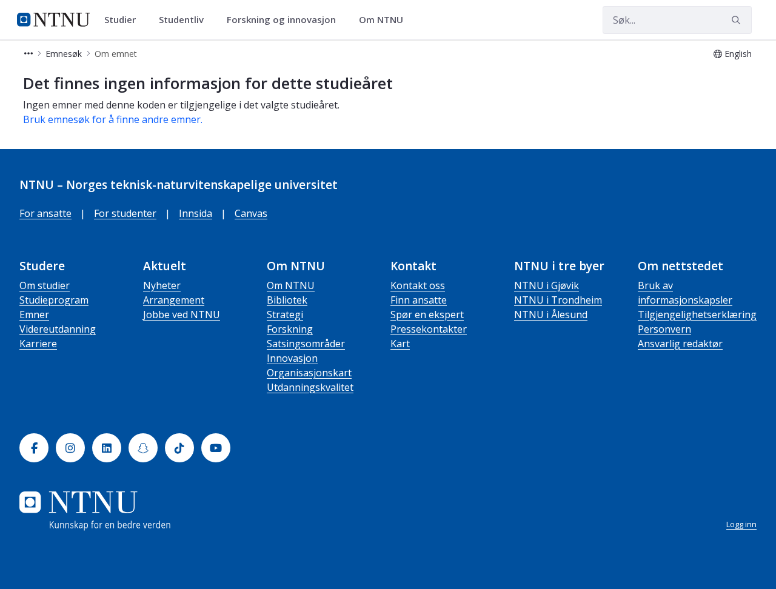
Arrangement (173, 300)
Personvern (664, 329)
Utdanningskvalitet (310, 387)
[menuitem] (124, 20)
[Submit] (737, 20)
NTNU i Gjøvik (546, 285)
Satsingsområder (306, 343)
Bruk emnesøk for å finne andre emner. (112, 119)
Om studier (44, 285)
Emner (34, 314)
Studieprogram (54, 300)
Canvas (251, 213)
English (738, 53)
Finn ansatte (418, 300)
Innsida (195, 213)
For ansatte (45, 213)
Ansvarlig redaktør (680, 343)
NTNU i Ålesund (550, 314)
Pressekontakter (428, 329)
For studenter (125, 213)
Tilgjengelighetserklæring (697, 314)
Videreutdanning (57, 329)
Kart (400, 343)
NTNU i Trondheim (558, 300)
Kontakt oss (417, 285)
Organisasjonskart (309, 372)
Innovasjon (292, 358)
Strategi (285, 314)
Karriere (38, 343)
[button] (28, 53)
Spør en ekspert (427, 314)
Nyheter (162, 285)
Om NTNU (291, 285)
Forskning (290, 329)
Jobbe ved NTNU (181, 314)
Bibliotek (287, 300)
